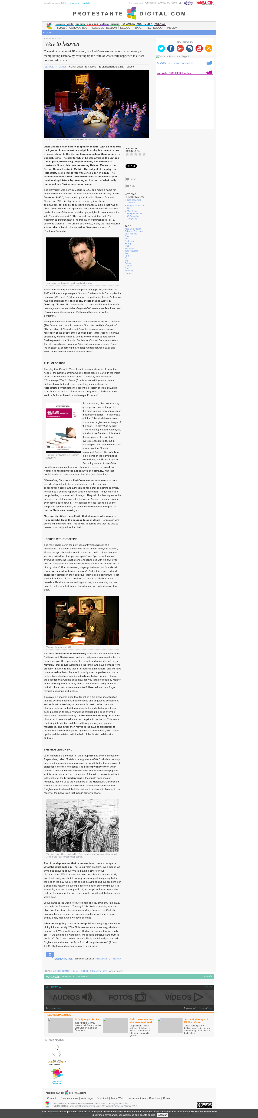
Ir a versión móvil (136, 3)
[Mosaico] (204, 3)
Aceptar (162, 1114)
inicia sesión (75, 3)
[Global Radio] (189, 3)
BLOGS (47, 32)
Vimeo (209, 1008)
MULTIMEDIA (53, 987)
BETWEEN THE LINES (56, 67)
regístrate (86, 3)
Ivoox (59, 1008)
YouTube (199, 1008)
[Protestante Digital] (129, 13)
